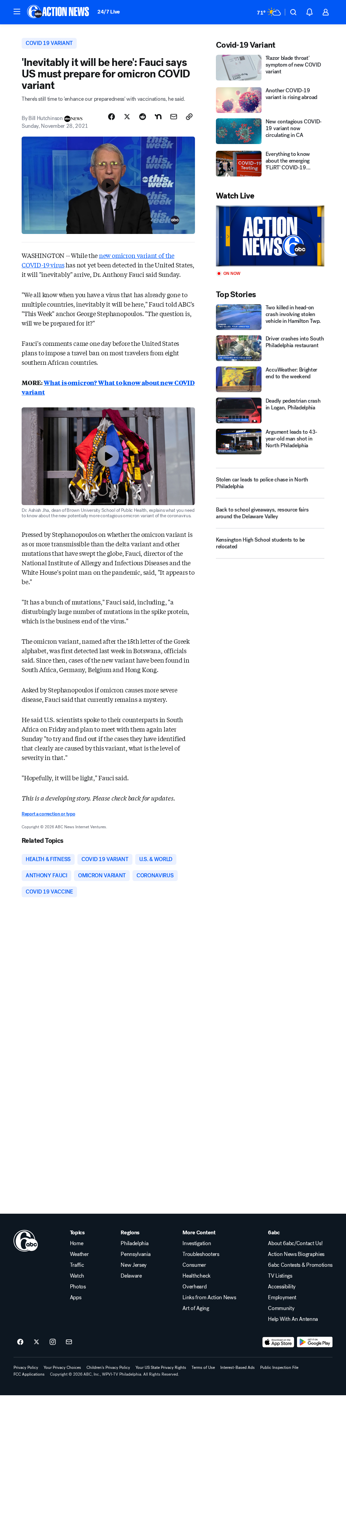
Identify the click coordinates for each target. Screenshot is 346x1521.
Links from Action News (209, 1297)
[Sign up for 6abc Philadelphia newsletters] (69, 1342)
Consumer (194, 1265)
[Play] (270, 236)
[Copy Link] (189, 116)
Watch (77, 1276)
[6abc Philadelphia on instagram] (52, 1342)
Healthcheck (196, 1276)
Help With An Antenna (293, 1319)
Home (76, 1243)
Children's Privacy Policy (108, 1367)
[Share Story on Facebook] (111, 116)
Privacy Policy (26, 1367)
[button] (17, 11)
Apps (75, 1297)
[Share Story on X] (127, 116)
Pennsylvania (135, 1254)
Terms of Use (203, 1367)
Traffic (77, 1265)
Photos (78, 1286)
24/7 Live (108, 11)
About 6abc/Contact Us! (295, 1243)
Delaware (131, 1276)
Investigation (196, 1243)
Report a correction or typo (48, 814)
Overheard (194, 1286)
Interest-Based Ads (237, 1367)
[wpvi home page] (26, 1241)
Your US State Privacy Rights (160, 1367)
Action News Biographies (296, 1254)
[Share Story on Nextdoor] (158, 116)
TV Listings (280, 1276)
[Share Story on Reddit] (142, 116)
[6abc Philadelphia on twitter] (36, 1342)
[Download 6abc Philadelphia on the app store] (278, 1342)
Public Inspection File (279, 1367)
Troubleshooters (200, 1254)
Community (281, 1308)
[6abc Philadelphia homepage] (59, 12)
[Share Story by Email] (173, 116)
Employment (282, 1297)
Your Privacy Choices (62, 1367)
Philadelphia (134, 1243)
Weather (79, 1254)
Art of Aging (195, 1308)
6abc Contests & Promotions (300, 1265)
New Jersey (134, 1265)
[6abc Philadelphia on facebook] (20, 1342)
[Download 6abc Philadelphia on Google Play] (314, 1342)
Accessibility (282, 1286)
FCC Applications (29, 1374)
